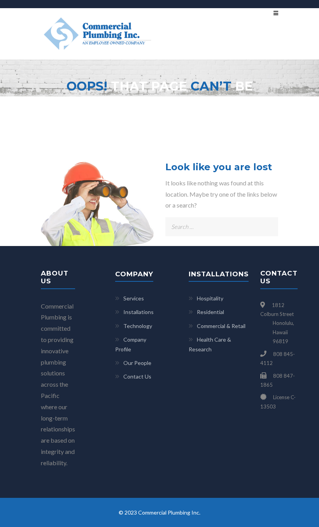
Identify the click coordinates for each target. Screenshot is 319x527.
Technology (137, 326)
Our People (137, 362)
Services (133, 298)
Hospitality (210, 298)
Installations (138, 312)
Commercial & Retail (221, 326)
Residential (210, 312)
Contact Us (137, 376)
